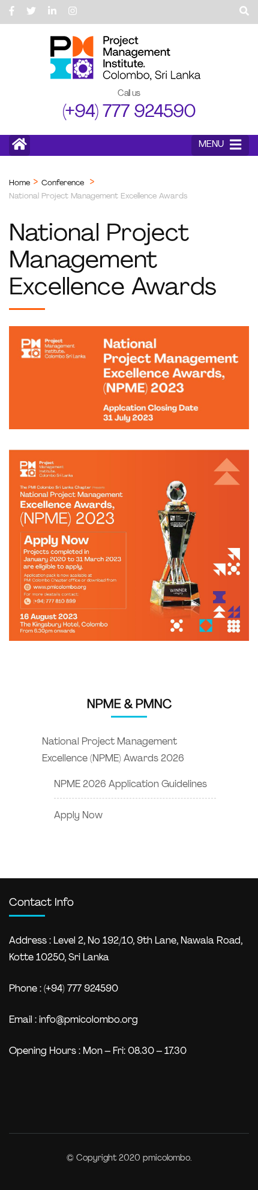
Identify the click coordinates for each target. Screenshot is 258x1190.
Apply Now (78, 816)
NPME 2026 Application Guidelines (130, 785)
